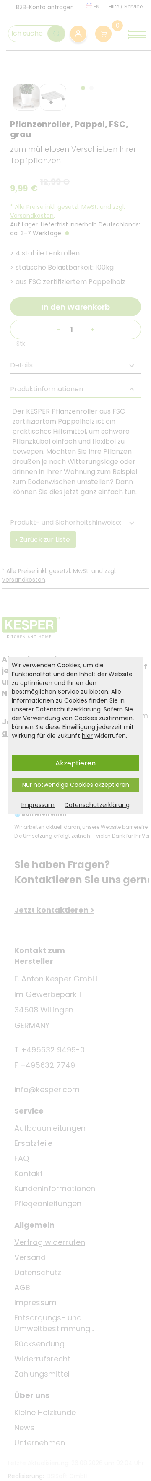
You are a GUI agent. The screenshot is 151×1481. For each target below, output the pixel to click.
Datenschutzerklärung (68, 709)
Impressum (38, 805)
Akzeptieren (75, 763)
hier (87, 735)
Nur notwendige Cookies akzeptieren (75, 785)
